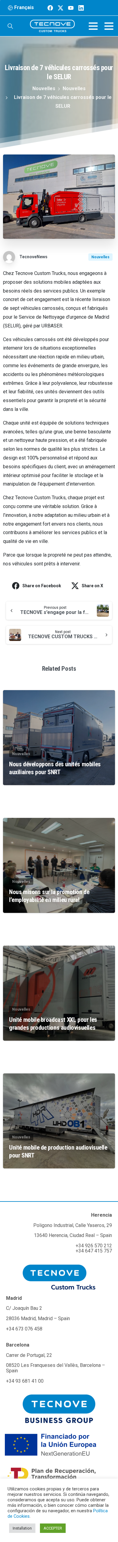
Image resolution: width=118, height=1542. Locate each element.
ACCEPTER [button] (53, 1528)
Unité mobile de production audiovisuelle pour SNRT (58, 1151)
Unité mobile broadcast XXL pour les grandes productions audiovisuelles (53, 1023)
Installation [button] (22, 1528)
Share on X (92, 585)
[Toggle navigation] (93, 26)
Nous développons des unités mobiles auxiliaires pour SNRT (55, 768)
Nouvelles (43, 88)
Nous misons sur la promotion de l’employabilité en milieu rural (49, 895)
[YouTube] (71, 7)
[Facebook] (50, 7)
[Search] (10, 26)
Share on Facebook (41, 585)
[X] (60, 7)
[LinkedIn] (81, 7)
